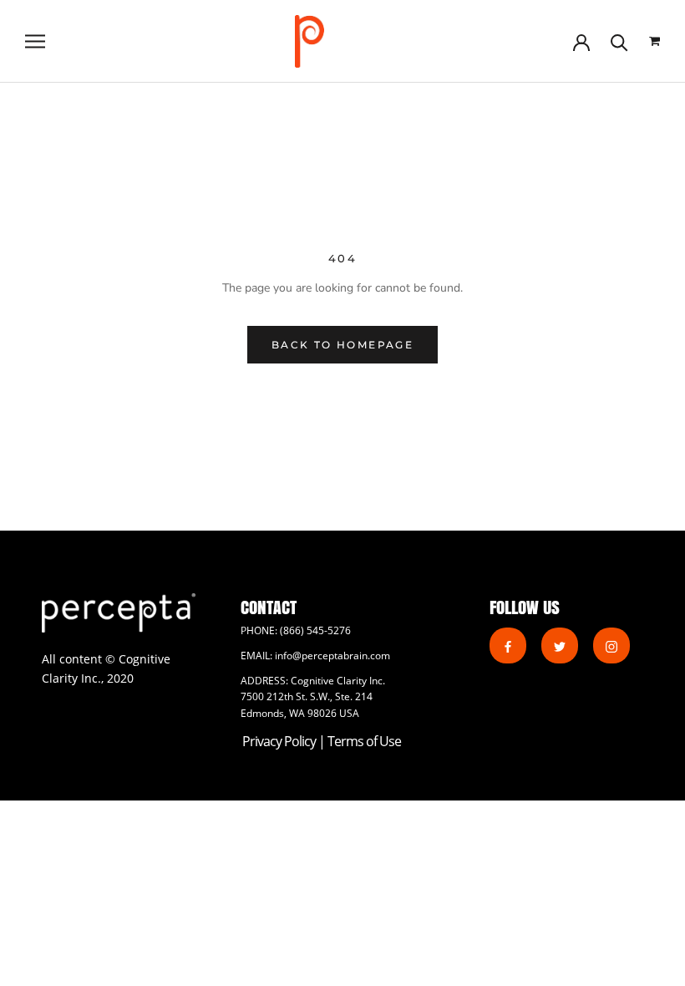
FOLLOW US (525, 607)
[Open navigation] (35, 41)
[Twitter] (560, 645)
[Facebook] (508, 645)
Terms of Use (364, 741)
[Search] (619, 41)
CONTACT (269, 607)
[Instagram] (611, 645)
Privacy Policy (280, 741)
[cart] (654, 41)
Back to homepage (342, 344)
